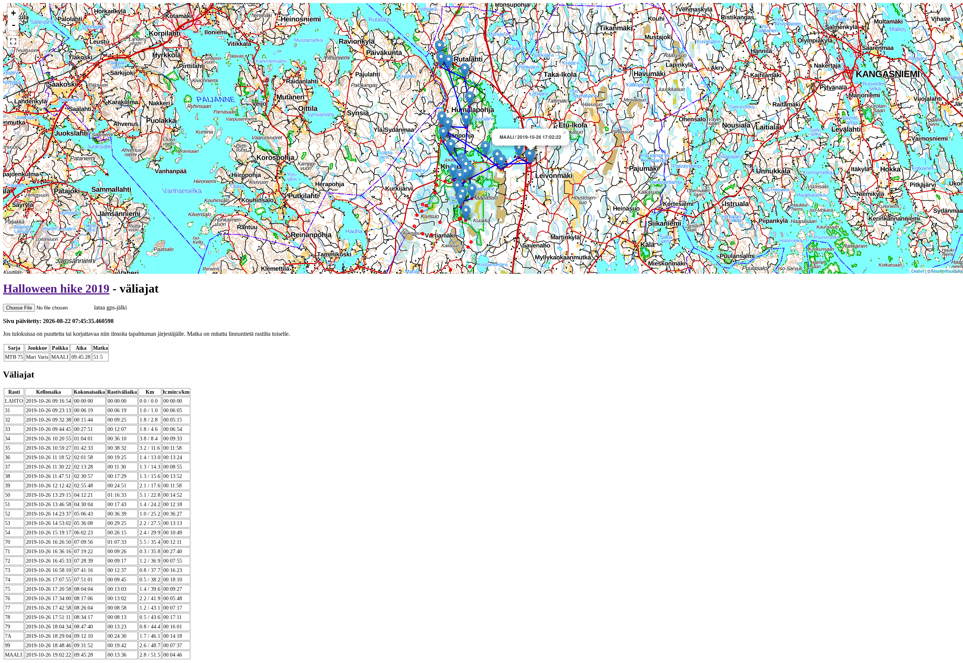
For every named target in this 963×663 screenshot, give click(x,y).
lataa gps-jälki (110, 307)
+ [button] (13, 13)
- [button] (13, 25)
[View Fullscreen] (13, 41)
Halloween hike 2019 (56, 288)
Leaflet (917, 271)
